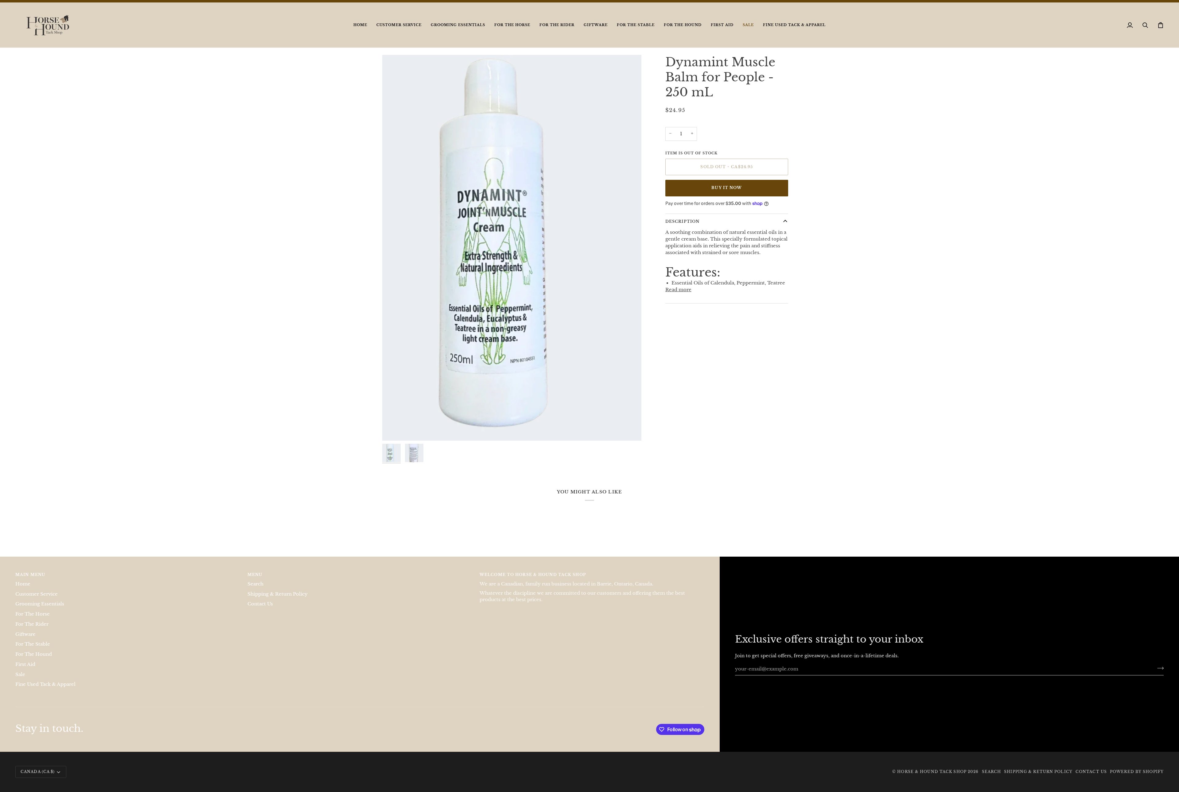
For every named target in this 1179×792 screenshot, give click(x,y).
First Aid (25, 670)
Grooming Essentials (39, 610)
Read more (678, 296)
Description (682, 228)
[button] (399, 31)
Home (22, 590)
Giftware (25, 640)
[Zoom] (393, 435)
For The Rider (32, 630)
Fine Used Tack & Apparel (45, 690)
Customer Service (36, 600)
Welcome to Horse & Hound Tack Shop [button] (533, 581)
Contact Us (260, 610)
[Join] (1159, 674)
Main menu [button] (30, 581)
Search (255, 590)
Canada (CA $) (38, 778)
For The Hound (33, 660)
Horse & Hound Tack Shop (932, 778)
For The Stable (32, 650)
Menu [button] (255, 581)
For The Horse (32, 620)
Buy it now (726, 194)
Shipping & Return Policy (277, 600)
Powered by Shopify (1137, 778)
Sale (20, 680)
